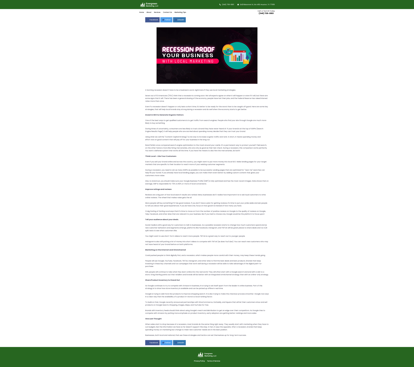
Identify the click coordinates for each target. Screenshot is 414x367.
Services (157, 12)
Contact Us (167, 12)
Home (141, 12)
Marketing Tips (180, 12)
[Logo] (152, 4)
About (149, 12)
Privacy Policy (199, 361)
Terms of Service (213, 361)
